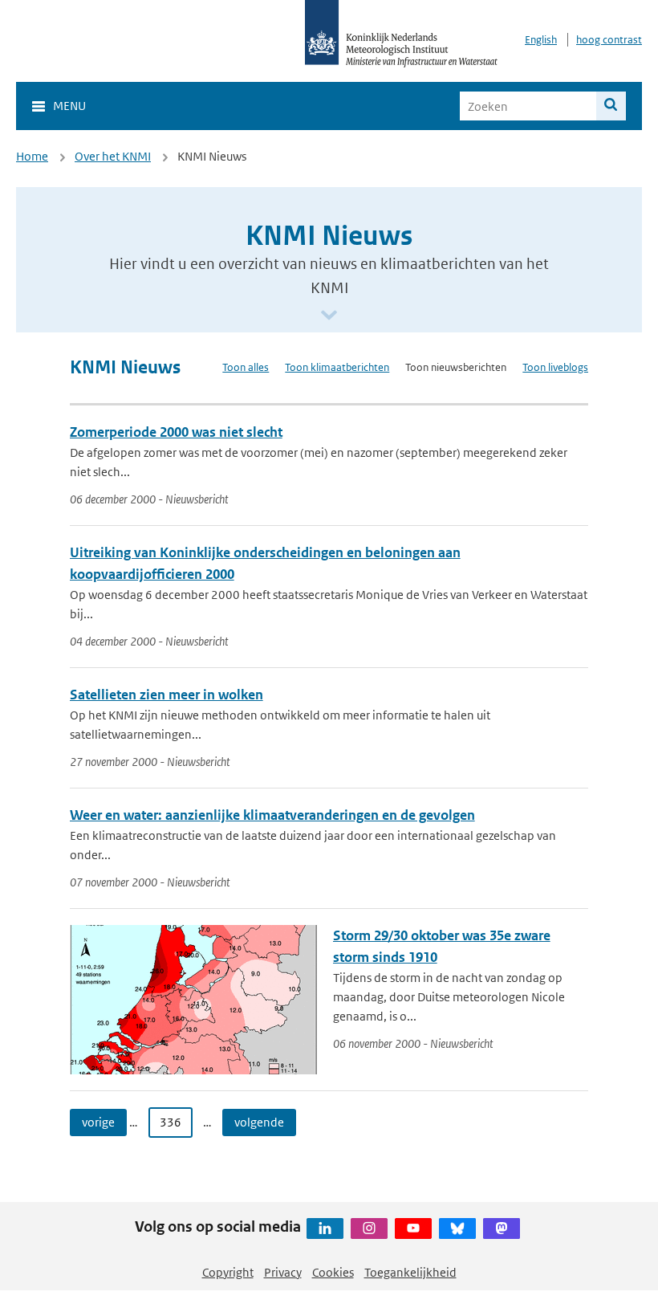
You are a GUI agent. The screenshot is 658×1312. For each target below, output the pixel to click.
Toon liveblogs (555, 367)
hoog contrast (609, 40)
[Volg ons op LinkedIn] (325, 1228)
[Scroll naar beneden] (329, 316)
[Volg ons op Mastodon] (501, 1228)
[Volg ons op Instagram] (369, 1228)
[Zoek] (611, 106)
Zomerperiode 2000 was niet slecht (176, 432)
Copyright (228, 1272)
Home (32, 156)
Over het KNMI (113, 156)
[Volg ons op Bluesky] (457, 1228)
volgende (259, 1122)
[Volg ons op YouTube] (413, 1228)
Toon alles (245, 367)
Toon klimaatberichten (337, 367)
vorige (98, 1122)
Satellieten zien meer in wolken (166, 694)
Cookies (333, 1272)
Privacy (283, 1272)
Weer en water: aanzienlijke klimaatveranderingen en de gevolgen (272, 815)
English (541, 40)
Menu (69, 105)
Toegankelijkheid (410, 1272)
